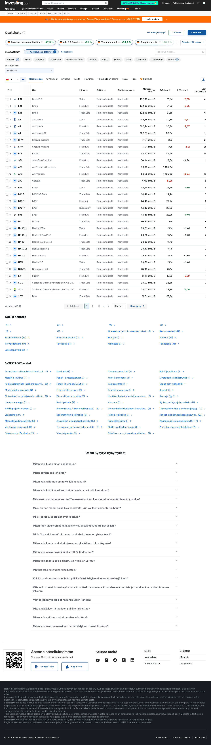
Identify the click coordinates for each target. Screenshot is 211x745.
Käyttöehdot (162, 737)
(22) (166, 337)
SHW (20, 140)
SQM (20, 283)
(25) (20, 433)
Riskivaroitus (201, 737)
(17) (15, 343)
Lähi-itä (42, 13)
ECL (20, 153)
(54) (64, 343)
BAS (20, 187)
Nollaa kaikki (66, 52)
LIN (20, 99)
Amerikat (21, 13)
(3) (58, 331)
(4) (58, 325)
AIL (19, 120)
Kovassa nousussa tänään (25, 42)
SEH (20, 160)
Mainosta (184, 657)
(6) (114, 343)
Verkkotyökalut (152, 663)
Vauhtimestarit (109, 42)
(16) (76, 421)
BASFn (21, 194)
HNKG (21, 242)
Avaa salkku (150, 657)
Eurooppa (32, 13)
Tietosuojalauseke (181, 737)
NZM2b (22, 269)
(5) (170, 371)
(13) (177, 402)
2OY (20, 296)
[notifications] (198, 2)
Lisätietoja (185, 651)
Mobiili (147, 651)
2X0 (20, 181)
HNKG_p (22, 228)
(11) (110, 325)
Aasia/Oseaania (54, 13)
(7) (16, 377)
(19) (170, 331)
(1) (6, 331)
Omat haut (196, 32)
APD (20, 167)
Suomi (10, 13)
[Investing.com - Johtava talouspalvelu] (17, 3)
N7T (20, 221)
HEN (20, 262)
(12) (68, 337)
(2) (6, 325)
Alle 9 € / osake (71, 42)
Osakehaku (108, 9)
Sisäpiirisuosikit (149, 42)
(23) (183, 414)
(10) (72, 414)
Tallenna (176, 32)
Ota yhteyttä (186, 663)
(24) (15, 337)
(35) (168, 343)
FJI (19, 276)
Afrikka (67, 13)
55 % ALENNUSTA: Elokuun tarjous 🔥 (139, 3)
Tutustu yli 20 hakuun (191, 42)
